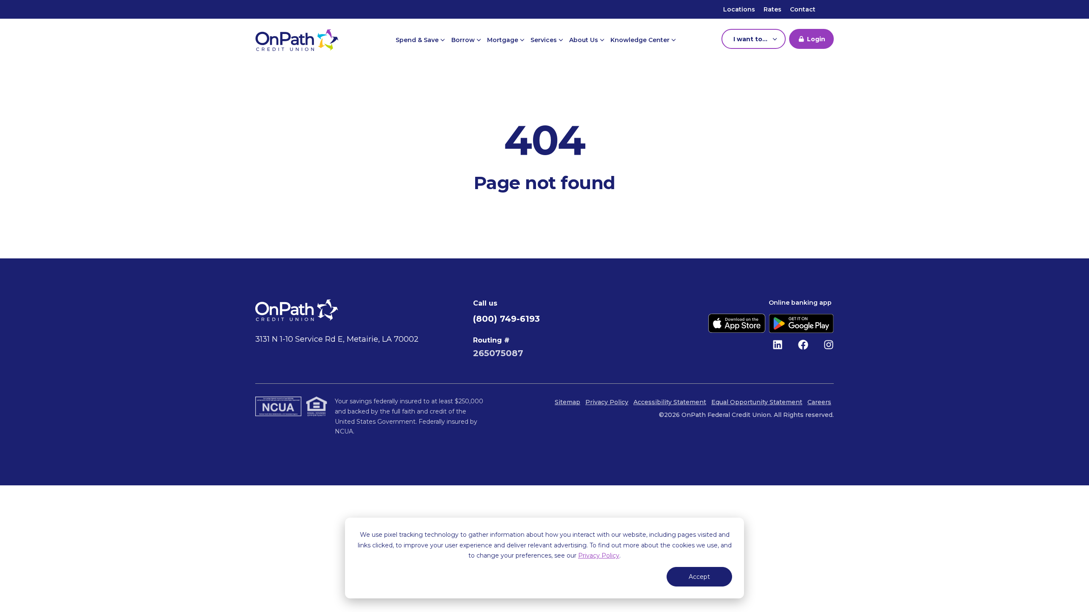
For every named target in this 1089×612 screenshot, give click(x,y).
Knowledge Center (640, 40)
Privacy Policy (598, 555)
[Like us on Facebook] (803, 344)
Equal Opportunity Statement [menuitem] (756, 402)
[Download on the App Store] (736, 323)
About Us (584, 40)
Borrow (463, 40)
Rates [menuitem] (772, 9)
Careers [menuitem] (819, 402)
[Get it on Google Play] (801, 323)
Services (544, 40)
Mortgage (503, 40)
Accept (699, 577)
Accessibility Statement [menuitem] (669, 402)
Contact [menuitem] (802, 9)
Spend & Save (418, 40)
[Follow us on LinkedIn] (778, 344)
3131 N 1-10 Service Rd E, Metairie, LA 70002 (337, 339)
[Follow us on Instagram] (829, 344)
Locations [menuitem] (739, 9)
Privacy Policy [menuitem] (606, 402)
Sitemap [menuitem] (567, 402)
